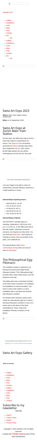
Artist (8, 25)
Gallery (8, 20)
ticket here (16, 234)
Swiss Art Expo (17, 143)
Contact (9, 33)
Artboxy (15, 146)
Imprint (8, 415)
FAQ (8, 30)
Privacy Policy (11, 418)
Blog (8, 28)
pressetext (12, 250)
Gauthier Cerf (7, 12)
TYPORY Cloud (18, 434)
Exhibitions (10, 23)
